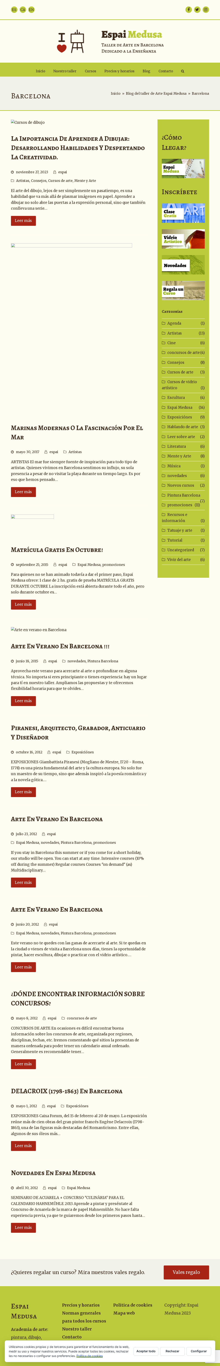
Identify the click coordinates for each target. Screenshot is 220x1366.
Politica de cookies (132, 1305)
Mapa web (124, 1313)
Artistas (22, 181)
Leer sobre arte (181, 436)
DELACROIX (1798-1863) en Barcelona (66, 1091)
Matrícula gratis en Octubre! (57, 549)
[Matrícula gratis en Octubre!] (32, 525)
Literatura (176, 446)
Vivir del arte (179, 559)
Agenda (174, 323)
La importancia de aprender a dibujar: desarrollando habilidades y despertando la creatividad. (78, 148)
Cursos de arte (60, 181)
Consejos (38, 181)
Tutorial (174, 540)
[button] (182, 71)
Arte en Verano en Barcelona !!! (60, 646)
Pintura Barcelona (102, 661)
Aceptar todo (146, 1351)
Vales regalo (186, 1272)
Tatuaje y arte (179, 530)
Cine (171, 343)
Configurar (199, 1351)
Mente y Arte (85, 181)
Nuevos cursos (180, 485)
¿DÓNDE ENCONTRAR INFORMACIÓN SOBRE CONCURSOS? (78, 998)
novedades (76, 661)
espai (62, 172)
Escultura (176, 397)
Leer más (23, 220)
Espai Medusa (89, 565)
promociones (113, 565)
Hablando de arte (182, 426)
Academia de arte (29, 1329)
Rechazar (172, 1351)
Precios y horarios (81, 1305)
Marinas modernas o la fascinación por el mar (77, 432)
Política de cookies (89, 1356)
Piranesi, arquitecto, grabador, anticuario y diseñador (78, 732)
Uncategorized (180, 550)
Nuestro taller (77, 1329)
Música (173, 466)
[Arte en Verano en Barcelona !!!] (38, 629)
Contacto (72, 1337)
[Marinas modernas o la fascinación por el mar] (71, 328)
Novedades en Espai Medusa (53, 1172)
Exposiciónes (83, 752)
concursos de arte (82, 1018)
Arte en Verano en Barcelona (57, 819)
